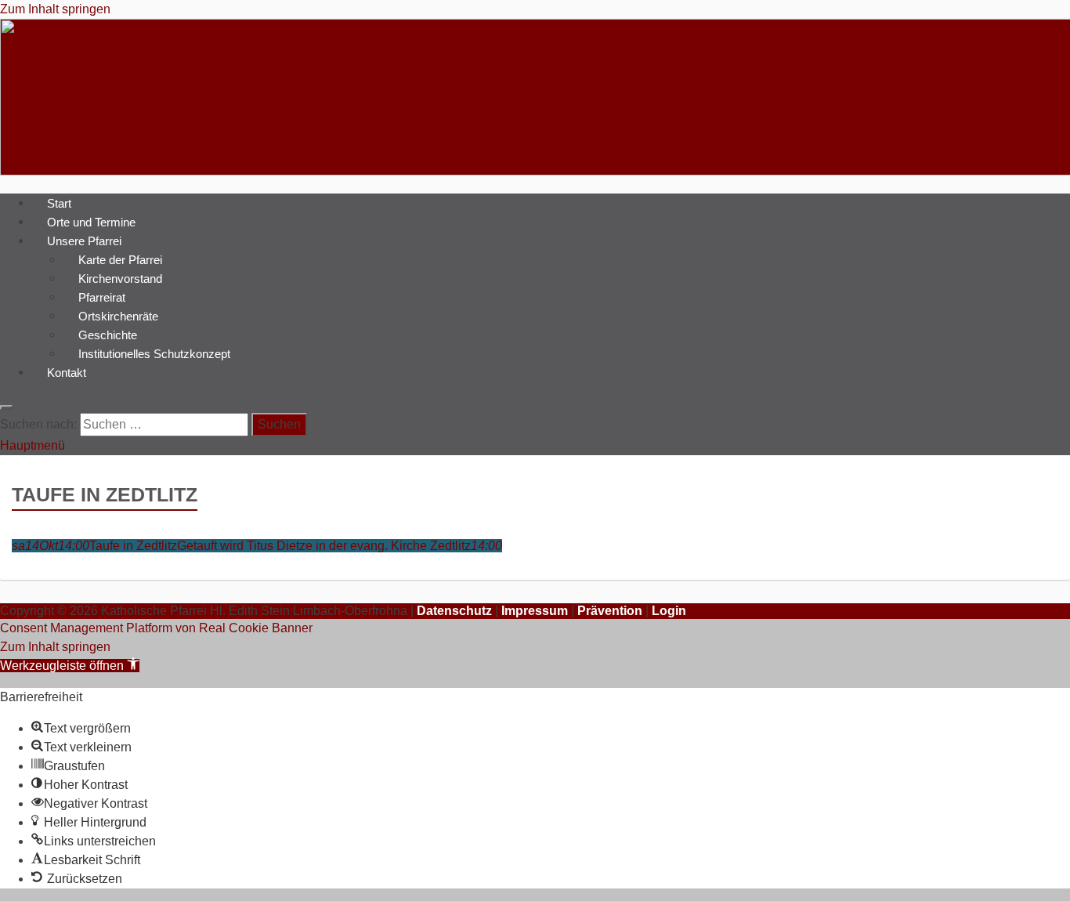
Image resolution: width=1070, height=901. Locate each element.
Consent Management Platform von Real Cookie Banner (156, 628)
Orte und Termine (91, 221)
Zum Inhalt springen (55, 9)
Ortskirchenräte (118, 315)
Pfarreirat (101, 296)
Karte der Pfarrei (120, 259)
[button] (69, 665)
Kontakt (66, 371)
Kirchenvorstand (120, 277)
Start (59, 202)
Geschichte (107, 334)
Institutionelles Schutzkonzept (154, 353)
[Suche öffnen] (6, 407)
